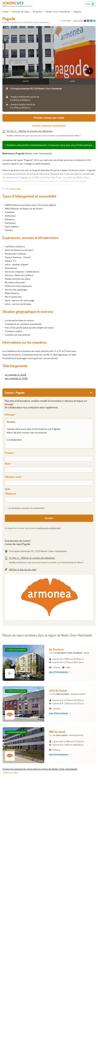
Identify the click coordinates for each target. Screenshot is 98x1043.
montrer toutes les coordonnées (49, 125)
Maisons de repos (21, 11)
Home (5, 11)
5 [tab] (53, 72)
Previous (8, 71)
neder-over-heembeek (58, 11)
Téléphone (10, 493)
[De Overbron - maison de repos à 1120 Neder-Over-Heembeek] (23, 663)
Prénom (9, 452)
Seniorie (13, 3)
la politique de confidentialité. (48, 528)
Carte (72, 81)
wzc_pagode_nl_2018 (16, 378)
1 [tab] (42, 72)
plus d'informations (58, 672)
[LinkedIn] (91, 20)
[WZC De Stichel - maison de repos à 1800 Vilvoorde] (23, 704)
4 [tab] (50, 72)
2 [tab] (45, 72)
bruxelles (37, 11)
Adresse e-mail (13, 476)
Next (89, 71)
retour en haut (10, 772)
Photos (26, 81)
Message (9, 414)
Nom (7, 463)
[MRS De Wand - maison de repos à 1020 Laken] (23, 745)
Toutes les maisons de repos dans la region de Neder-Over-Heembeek (39, 768)
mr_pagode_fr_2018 (15, 374)
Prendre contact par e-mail (49, 117)
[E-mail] (85, 20)
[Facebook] (88, 20)
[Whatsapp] (94, 20)
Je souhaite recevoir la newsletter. (26, 508)
